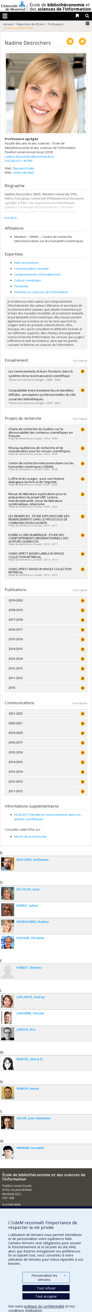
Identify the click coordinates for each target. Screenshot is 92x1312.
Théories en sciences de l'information (41, 292)
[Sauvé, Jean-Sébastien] (7, 1122)
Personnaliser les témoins (48, 1277)
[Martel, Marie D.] (7, 1063)
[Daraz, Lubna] (7, 909)
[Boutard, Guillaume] (7, 863)
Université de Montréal (13, 6)
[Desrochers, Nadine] (7, 926)
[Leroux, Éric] (7, 1033)
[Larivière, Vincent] (7, 1017)
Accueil (8, 24)
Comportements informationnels (37, 274)
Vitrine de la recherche (30, 836)
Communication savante (31, 268)
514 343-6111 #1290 (18, 161)
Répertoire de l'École (30, 24)
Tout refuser (46, 1288)
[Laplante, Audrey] (7, 1001)
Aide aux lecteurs (26, 262)
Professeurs (55, 24)
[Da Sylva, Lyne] (7, 893)
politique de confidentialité (44, 1306)
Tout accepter (46, 1296)
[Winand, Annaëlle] (7, 1152)
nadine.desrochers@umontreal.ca (29, 156)
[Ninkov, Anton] (7, 1092)
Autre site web (23, 172)
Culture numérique (27, 280)
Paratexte (21, 286)
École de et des (60, 7)
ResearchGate (23, 168)
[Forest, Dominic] (7, 971)
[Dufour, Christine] (7, 942)
